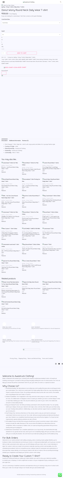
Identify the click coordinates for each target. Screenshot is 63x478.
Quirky (3, 61)
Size (3, 31)
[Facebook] (59, 364)
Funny (50, 59)
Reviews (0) (25, 140)
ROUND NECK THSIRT (20, 61)
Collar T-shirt (8, 59)
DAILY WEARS (22, 59)
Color (6, 19)
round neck (12, 61)
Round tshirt (39, 61)
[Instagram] (56, 364)
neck (56, 59)
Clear (3, 49)
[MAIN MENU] (4, 2)
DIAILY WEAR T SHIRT (31, 59)
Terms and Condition (47, 358)
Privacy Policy (13, 358)
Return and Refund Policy (34, 358)
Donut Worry (40, 59)
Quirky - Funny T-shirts (7, 7)
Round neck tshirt (31, 61)
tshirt (57, 61)
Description (5, 140)
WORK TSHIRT (5, 63)
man (53, 59)
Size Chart (22, 67)
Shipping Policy (22, 358)
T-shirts (22, 7)
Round (7, 61)
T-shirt (49, 61)
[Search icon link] (60, 2)
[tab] (5, 140)
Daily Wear (17, 7)
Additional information (15, 140)
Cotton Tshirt (15, 59)
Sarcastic (44, 61)
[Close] (4, 73)
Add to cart (22, 53)
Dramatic (46, 59)
